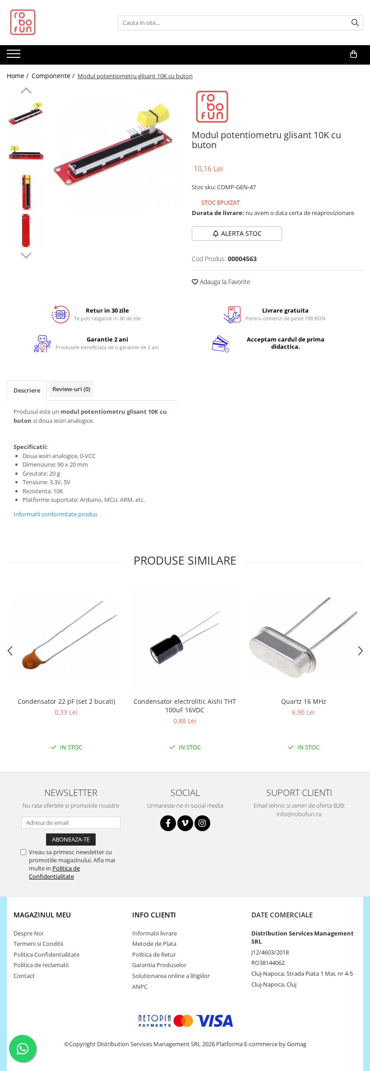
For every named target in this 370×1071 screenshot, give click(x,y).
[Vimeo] (185, 823)
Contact (24, 976)
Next (26, 254)
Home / (18, 75)
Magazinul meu (42, 914)
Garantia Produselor (159, 965)
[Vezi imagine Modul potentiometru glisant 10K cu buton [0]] (26, 115)
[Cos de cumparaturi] (353, 54)
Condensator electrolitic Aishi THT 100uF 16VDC (185, 705)
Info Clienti (154, 914)
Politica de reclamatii (41, 965)
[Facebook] (168, 823)
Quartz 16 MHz (303, 701)
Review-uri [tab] (71, 389)
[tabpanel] (114, 151)
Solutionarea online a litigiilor (171, 976)
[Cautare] (355, 22)
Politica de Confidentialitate (54, 872)
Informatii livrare (154, 933)
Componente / (54, 75)
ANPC (140, 986)
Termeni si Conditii (38, 944)
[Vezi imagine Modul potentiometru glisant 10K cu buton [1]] (26, 154)
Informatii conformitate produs (55, 514)
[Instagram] (202, 823)
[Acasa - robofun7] (52, 22)
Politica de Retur (154, 954)
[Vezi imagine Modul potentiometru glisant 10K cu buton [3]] (26, 230)
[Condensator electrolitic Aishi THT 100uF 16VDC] (185, 637)
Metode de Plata (154, 944)
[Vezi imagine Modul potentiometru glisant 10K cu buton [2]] (26, 192)
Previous (26, 91)
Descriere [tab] (27, 390)
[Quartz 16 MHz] (303, 637)
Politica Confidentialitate (46, 954)
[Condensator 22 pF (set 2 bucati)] (66, 637)
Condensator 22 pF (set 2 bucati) (66, 701)
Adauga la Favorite (224, 281)
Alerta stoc (241, 233)
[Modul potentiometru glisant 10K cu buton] (114, 151)
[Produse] (15, 56)
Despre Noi (28, 933)
